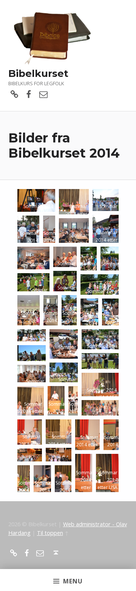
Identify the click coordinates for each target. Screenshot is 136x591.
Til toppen (50, 532)
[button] (36, 200)
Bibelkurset (38, 73)
